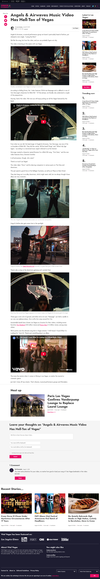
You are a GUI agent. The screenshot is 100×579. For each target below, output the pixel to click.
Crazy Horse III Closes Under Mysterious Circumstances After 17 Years (90, 32)
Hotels (37, 6)
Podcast (88, 6)
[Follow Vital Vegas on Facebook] (95, 6)
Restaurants (54, 6)
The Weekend (20, 325)
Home (32, 6)
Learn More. (55, 576)
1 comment (25, 29)
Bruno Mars (43, 325)
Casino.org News (51, 550)
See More (86, 87)
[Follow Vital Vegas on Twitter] (93, 6)
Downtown (77, 6)
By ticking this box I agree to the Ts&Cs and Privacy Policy (23, 453)
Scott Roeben (19, 27)
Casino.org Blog (50, 555)
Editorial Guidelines (22, 571)
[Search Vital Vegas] (97, 6)
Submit (15, 456)
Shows (48, 6)
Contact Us (4, 571)
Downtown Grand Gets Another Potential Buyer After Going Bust (89, 165)
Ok (94, 576)
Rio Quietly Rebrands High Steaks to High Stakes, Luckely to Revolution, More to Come (90, 76)
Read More (51, 412)
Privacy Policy (34, 571)
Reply (20, 478)
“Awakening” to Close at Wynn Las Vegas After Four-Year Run (90, 150)
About (83, 6)
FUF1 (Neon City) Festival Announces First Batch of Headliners (89, 54)
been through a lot (28, 266)
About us (12, 571)
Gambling (42, 6)
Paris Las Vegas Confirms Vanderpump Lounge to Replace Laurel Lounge (63, 401)
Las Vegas (75, 28)
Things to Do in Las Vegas (66, 6)
